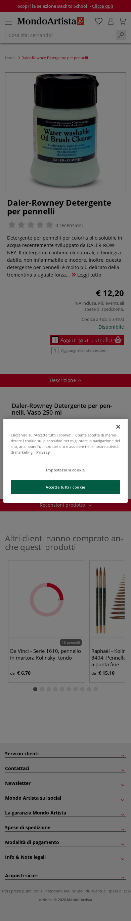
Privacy (43, 452)
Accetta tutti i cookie (65, 487)
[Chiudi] (118, 426)
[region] (65, 460)
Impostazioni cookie (65, 469)
